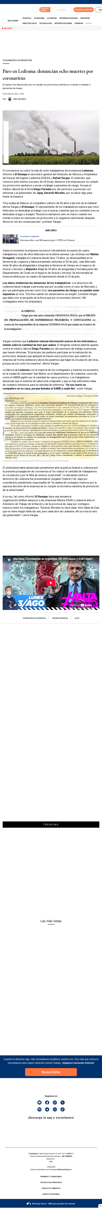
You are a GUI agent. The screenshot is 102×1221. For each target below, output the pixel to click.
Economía (39, 18)
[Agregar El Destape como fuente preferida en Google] (51, 105)
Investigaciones (63, 23)
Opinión (79, 23)
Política (27, 18)
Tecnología (45, 23)
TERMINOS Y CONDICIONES (51, 1177)
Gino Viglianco (19, 99)
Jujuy (76, 618)
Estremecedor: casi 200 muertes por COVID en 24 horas (47, 240)
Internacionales (69, 18)
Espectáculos (30, 23)
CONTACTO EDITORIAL (51, 1194)
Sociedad (52, 18)
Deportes (85, 18)
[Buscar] (35, 10)
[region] (51, 49)
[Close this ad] (100, 1206)
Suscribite (51, 1072)
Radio (89, 23)
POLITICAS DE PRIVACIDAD (51, 1182)
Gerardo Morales (60, 618)
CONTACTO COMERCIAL (51, 1188)
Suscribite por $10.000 (83, 9)
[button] (6, 124)
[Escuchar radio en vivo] (61, 9)
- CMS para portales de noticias (53, 1204)
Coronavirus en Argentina (34, 618)
